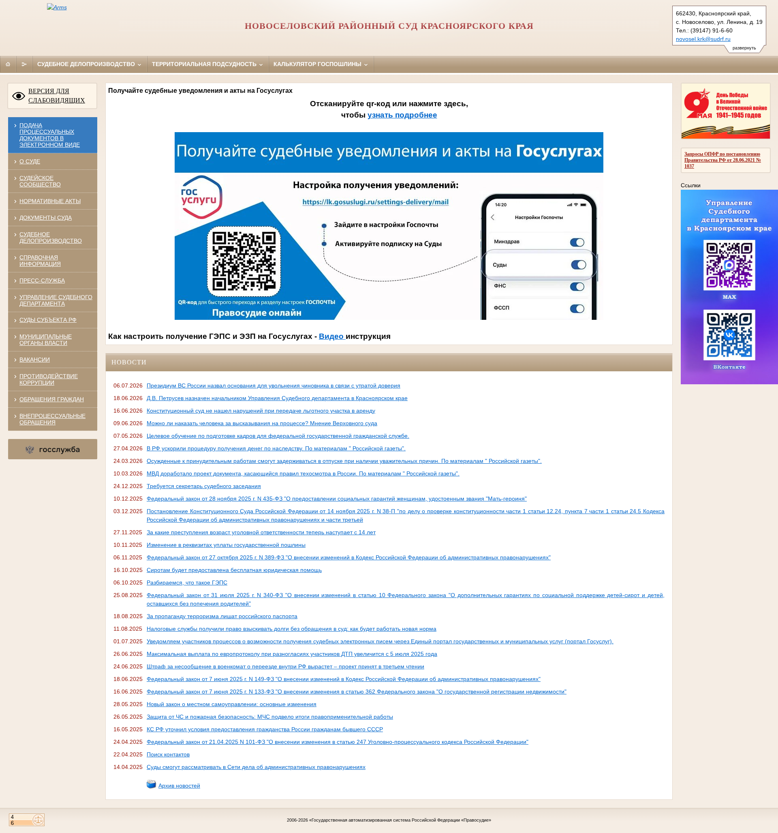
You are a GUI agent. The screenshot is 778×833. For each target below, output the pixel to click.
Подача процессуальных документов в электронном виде (49, 135)
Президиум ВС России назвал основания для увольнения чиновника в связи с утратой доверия (273, 385)
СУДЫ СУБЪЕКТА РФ (48, 320)
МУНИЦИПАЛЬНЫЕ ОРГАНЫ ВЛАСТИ (45, 339)
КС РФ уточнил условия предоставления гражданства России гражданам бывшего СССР (265, 729)
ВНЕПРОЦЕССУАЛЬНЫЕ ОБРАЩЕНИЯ (52, 419)
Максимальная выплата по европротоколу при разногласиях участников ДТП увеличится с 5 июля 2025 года (292, 654)
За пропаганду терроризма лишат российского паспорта (222, 616)
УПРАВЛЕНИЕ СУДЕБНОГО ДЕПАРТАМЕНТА (55, 300)
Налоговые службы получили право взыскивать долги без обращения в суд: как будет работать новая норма (291, 628)
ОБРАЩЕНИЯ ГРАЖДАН (51, 399)
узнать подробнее (402, 115)
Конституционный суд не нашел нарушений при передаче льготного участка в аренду (261, 410)
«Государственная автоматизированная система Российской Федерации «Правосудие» (400, 820)
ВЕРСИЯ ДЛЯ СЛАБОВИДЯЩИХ (56, 96)
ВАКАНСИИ (34, 359)
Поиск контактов (168, 754)
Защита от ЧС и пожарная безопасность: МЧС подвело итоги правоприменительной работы (270, 716)
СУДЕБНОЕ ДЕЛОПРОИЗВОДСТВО (50, 237)
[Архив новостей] (151, 787)
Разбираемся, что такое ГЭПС (187, 582)
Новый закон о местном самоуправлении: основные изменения (231, 704)
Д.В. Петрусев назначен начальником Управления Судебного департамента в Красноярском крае (277, 398)
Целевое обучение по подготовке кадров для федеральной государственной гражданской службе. (278, 436)
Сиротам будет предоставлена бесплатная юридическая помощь (234, 570)
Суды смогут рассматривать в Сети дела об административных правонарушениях (256, 767)
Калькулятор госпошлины (318, 64)
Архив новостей (179, 785)
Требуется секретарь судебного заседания (204, 486)
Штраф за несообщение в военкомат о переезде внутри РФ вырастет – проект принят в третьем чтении (285, 666)
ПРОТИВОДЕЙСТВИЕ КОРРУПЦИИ (48, 379)
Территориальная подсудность (205, 64)
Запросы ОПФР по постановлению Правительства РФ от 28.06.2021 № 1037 (722, 160)
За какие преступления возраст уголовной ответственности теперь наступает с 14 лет (261, 532)
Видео (332, 336)
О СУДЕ (29, 161)
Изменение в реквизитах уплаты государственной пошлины (226, 545)
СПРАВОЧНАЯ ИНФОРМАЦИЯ (40, 260)
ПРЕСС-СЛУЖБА (42, 280)
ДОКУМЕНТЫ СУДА (45, 217)
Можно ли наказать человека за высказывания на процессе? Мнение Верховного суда (262, 423)
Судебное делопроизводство (87, 64)
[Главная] (8, 64)
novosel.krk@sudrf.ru (703, 39)
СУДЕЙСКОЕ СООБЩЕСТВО (40, 181)
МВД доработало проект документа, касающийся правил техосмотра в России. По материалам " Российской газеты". (303, 473)
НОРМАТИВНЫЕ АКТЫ (50, 201)
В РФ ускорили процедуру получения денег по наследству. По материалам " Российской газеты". (276, 448)
